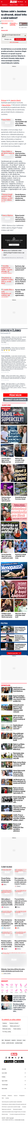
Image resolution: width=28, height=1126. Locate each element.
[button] (9, 1061)
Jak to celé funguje (14, 42)
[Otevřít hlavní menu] (1, 1)
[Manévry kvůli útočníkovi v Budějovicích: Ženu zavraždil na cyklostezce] (6, 826)
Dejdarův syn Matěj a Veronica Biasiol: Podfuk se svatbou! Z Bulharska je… (18, 746)
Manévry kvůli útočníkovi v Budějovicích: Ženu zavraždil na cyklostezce (18, 827)
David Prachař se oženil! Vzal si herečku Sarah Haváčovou (19, 689)
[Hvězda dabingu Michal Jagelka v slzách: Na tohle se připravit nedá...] (6, 799)
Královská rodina (6, 1028)
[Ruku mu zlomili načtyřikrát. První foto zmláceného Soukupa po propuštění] (6, 808)
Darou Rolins (6, 105)
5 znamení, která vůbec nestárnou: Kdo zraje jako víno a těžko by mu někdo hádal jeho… (19, 998)
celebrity (13, 1040)
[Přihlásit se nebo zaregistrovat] (25, 1)
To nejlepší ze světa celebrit (11, 1019)
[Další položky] (26, 5)
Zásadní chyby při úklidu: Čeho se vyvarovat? (18, 726)
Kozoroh (16, 992)
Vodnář (21, 992)
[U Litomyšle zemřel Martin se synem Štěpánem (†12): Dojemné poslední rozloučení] (6, 707)
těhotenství (7, 1040)
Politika (3, 632)
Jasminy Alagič (15, 100)
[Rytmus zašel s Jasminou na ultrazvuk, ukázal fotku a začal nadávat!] (6, 21)
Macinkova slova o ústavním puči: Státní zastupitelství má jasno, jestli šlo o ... (20, 638)
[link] (6, 1058)
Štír (7, 992)
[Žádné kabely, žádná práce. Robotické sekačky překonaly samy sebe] (6, 755)
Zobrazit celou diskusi (15, 399)
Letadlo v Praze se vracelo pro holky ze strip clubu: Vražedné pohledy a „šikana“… (19, 817)
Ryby (26, 992)
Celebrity (4, 1023)
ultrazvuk (19, 1040)
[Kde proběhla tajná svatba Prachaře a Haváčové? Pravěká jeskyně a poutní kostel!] (6, 736)
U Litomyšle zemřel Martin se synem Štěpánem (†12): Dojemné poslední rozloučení (18, 708)
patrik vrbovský (10, 1043)
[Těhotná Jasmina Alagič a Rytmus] (4, 23)
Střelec (11, 992)
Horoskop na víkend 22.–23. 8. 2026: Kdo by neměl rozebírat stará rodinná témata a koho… (19, 1007)
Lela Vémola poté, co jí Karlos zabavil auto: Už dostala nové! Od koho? (19, 781)
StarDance (4, 1026)
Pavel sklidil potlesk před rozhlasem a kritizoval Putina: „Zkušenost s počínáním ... (20, 646)
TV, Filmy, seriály (6, 1031)
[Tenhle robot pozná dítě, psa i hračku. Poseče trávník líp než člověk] (6, 718)
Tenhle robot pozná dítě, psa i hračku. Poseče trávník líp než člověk (19, 718)
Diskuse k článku (10, 330)
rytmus (3, 1043)
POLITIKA (4, 623)
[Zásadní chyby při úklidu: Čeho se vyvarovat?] (6, 727)
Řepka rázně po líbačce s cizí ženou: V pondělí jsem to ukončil (19, 764)
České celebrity (17, 1028)
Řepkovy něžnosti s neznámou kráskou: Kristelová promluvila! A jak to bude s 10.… (19, 790)
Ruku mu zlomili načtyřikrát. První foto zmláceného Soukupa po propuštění (19, 808)
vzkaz (24, 1040)
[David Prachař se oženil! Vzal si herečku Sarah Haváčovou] (6, 690)
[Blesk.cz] (13, 1)
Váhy (2, 992)
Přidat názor (15, 395)
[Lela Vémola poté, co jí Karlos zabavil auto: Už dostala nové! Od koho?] (6, 782)
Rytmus (3, 100)
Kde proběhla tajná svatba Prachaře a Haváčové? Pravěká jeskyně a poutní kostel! (18, 736)
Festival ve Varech (14, 1023)
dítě (3, 1040)
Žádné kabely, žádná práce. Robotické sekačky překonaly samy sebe (18, 755)
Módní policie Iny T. (15, 1026)
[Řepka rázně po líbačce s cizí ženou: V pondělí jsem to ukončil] (6, 764)
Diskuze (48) (4, 30)
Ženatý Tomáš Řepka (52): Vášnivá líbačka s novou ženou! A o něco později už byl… (19, 698)
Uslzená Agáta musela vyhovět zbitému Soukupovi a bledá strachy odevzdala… (19, 773)
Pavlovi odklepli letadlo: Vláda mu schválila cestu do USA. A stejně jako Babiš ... (20, 629)
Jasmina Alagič (18, 1043)
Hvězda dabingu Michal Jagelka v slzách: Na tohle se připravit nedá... (19, 799)
